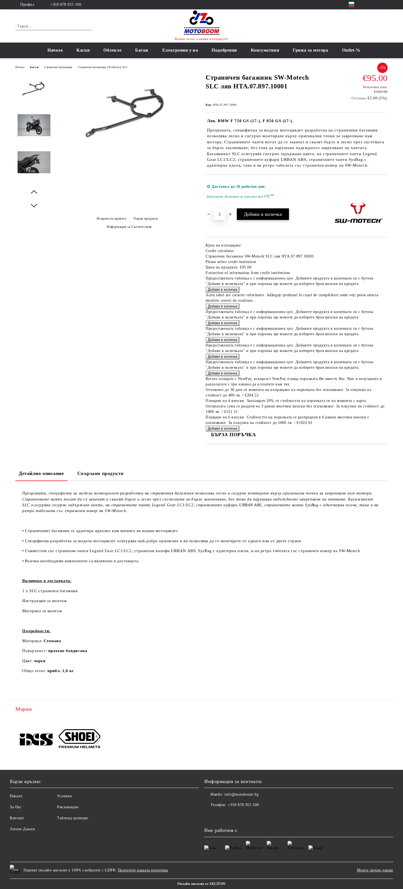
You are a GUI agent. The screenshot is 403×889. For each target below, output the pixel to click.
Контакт (17, 818)
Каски (83, 50)
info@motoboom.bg (242, 794)
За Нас (15, 807)
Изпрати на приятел (112, 218)
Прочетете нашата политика (143, 870)
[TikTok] (385, 5)
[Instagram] (376, 5)
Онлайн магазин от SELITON (201, 884)
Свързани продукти (100, 473)
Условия (64, 796)
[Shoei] (80, 739)
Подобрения (224, 50)
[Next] (96, 740)
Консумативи (265, 50)
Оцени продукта (146, 218)
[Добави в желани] (384, 191)
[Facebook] (368, 5)
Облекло (112, 50)
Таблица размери (72, 818)
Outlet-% (351, 50)
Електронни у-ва (180, 50)
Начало (55, 50)
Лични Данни (22, 829)
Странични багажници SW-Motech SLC (103, 67)
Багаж (142, 50)
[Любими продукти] (373, 25)
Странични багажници (58, 67)
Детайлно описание (41, 473)
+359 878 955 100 (65, 4)
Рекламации (68, 807)
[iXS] (36, 739)
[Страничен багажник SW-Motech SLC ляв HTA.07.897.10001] (127, 149)
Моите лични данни (375, 870)
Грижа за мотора (310, 50)
